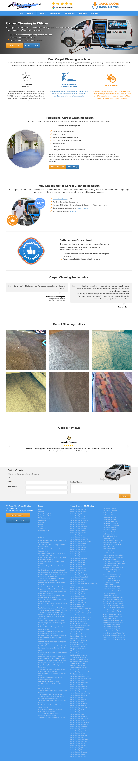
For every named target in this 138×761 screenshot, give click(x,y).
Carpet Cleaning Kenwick (77, 743)
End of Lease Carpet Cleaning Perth (113, 561)
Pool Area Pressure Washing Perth (113, 603)
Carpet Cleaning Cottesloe (78, 533)
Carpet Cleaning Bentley (77, 516)
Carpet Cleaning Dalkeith (77, 697)
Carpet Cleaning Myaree (77, 680)
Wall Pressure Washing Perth (111, 589)
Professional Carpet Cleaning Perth (80, 609)
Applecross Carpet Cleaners (78, 668)
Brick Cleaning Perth (109, 578)
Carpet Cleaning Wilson (77, 750)
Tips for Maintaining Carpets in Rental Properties (52, 608)
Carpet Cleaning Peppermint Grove (80, 693)
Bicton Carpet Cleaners (77, 642)
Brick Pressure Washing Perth (111, 582)
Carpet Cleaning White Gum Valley (80, 678)
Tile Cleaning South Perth (110, 534)
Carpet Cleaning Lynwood (78, 731)
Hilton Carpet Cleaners (77, 638)
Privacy (40, 526)
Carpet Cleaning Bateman (78, 556)
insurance (73, 211)
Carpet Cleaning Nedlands (78, 531)
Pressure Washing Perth (110, 572)
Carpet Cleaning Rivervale (78, 579)
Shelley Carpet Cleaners (77, 663)
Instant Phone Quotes (60, 199)
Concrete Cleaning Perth (110, 595)
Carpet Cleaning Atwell (77, 710)
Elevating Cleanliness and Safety (48, 699)
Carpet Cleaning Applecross (78, 535)
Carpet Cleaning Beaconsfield (79, 682)
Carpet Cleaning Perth (45, 514)
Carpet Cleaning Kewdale (78, 581)
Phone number (12, 487)
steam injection (83, 208)
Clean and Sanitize (108, 551)
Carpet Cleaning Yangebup (78, 699)
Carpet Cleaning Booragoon (78, 518)
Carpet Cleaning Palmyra (77, 600)
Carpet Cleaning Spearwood (78, 526)
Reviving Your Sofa (44, 688)
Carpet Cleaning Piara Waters (79, 718)
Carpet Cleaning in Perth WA (78, 623)
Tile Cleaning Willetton (109, 515)
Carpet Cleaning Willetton (78, 524)
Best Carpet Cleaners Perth (78, 670)
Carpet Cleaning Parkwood (78, 733)
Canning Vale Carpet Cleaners (79, 659)
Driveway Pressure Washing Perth (113, 622)
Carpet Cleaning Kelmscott (78, 746)
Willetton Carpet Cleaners (78, 657)
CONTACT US (17, 520)
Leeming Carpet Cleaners (78, 636)
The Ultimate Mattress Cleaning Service (50, 694)
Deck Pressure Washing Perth (111, 629)
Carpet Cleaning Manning (78, 602)
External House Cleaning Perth (112, 576)
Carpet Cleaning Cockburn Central (80, 541)
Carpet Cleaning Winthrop (78, 514)
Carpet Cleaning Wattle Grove (79, 748)
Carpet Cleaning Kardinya (78, 528)
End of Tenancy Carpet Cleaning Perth (114, 563)
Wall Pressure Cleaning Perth (111, 586)
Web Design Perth (43, 531)
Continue (124, 496)
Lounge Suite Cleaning (109, 559)
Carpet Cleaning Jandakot (78, 552)
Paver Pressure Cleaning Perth (112, 591)
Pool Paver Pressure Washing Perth (113, 606)
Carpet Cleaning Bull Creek (78, 522)
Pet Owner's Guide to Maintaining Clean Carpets (52, 635)
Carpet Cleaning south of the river (80, 672)
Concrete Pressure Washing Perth (113, 599)
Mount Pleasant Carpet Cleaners (80, 625)
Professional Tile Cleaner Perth (112, 544)
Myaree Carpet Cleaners (77, 646)
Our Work (41, 13)
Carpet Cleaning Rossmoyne (78, 691)
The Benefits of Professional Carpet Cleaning (51, 717)
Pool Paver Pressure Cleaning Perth (113, 608)
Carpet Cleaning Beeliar (77, 701)
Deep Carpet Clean (108, 546)
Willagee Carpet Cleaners (78, 649)
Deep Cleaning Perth (109, 549)
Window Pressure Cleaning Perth (112, 614)
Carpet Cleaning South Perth (78, 575)
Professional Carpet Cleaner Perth (113, 540)
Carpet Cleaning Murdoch (78, 547)
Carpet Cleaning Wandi (77, 714)
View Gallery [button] (72, 166)
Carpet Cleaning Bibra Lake (78, 558)
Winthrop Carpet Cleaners (78, 651)
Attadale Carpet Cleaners (77, 632)
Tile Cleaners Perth (108, 538)
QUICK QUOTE (17, 515)
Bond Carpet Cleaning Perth (111, 565)
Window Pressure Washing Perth (112, 616)
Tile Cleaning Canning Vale (111, 525)
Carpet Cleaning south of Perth (79, 676)
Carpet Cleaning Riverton (77, 549)
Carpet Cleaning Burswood (78, 569)
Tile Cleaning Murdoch (109, 528)
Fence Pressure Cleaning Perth (112, 610)
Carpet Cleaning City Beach (78, 573)
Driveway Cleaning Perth (110, 618)
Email (9, 492)
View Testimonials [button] (57, 166)
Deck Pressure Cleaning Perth (112, 631)
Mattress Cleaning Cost (110, 536)
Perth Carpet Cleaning (77, 604)
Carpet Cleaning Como (77, 566)
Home (21, 13)
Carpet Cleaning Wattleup (78, 705)
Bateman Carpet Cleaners (78, 653)
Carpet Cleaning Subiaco (77, 545)
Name (10, 482)
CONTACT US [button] (31, 45)
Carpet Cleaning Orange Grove (79, 739)
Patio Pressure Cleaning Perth (112, 625)
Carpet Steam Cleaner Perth (78, 621)
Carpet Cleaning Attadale (77, 594)
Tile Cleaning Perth (44, 518)
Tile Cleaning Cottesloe (109, 519)
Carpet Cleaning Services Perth (79, 611)
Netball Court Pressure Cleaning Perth (114, 637)
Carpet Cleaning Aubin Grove (79, 756)
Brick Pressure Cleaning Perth (111, 580)
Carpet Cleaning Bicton (77, 596)
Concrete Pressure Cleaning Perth (113, 597)
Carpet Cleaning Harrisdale (78, 720)
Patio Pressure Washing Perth (111, 627)
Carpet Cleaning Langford (78, 729)
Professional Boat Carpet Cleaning (48, 682)
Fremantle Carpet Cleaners (78, 640)
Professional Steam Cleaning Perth (113, 557)
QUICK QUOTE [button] (14, 45)
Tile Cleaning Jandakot (109, 530)
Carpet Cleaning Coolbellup (78, 687)
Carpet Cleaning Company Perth (80, 615)
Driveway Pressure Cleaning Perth (113, 620)
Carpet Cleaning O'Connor (78, 571)
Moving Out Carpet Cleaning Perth (113, 568)
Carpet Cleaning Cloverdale (78, 752)
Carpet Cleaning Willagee (78, 560)
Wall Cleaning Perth (108, 584)
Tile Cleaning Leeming (109, 509)
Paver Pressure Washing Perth (112, 593)
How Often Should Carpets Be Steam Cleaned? (52, 646)
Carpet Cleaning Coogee (77, 562)
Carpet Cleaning (55, 13)
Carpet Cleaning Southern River (79, 722)
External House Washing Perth (112, 574)
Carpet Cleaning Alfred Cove (78, 598)
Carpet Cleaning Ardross (77, 554)
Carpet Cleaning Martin (77, 737)
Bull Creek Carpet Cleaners (78, 655)
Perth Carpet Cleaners (77, 606)
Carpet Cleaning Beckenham (78, 735)
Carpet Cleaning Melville (77, 592)
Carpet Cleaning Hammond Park (80, 708)
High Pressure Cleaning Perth (111, 570)
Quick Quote (83, 13)
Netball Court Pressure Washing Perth (114, 639)
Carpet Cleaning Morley (77, 587)
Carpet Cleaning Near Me (110, 553)
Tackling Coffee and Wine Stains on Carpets (51, 620)
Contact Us (94, 13)
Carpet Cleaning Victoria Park (79, 577)
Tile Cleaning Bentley (109, 513)
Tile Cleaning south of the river (79, 674)
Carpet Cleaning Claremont (78, 695)
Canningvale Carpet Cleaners (79, 661)
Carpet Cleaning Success (77, 564)
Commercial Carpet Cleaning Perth (80, 613)
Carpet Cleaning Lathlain (77, 754)
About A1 (30, 13)
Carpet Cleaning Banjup (77, 712)
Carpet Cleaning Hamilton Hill (79, 520)
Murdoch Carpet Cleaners (78, 634)
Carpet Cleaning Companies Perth (80, 617)
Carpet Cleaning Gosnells (78, 543)
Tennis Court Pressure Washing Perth (114, 633)
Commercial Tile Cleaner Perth (112, 542)
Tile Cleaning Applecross (110, 521)
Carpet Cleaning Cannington (78, 537)
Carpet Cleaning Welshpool (78, 583)
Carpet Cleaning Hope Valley (78, 716)
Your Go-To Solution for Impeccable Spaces (51, 696)
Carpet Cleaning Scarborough (79, 590)
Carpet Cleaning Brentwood (78, 689)
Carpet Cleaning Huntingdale (79, 725)
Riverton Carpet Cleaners (78, 665)
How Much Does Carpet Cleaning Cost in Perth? (52, 572)
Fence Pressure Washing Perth (112, 612)
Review (40, 524)
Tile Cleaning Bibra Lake (110, 532)
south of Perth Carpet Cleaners (79, 630)
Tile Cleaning (69, 13)
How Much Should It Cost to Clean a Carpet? (51, 570)
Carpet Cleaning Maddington (78, 727)
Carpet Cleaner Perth (44, 516)
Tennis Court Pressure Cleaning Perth (114, 635)
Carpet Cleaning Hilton (77, 684)
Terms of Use (42, 528)
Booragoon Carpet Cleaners (78, 644)
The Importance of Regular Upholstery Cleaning (52, 610)
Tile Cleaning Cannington (110, 523)
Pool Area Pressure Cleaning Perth (113, 601)
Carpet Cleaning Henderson (78, 703)
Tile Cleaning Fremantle (110, 511)
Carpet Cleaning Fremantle (78, 512)
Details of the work (76, 482)
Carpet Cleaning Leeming (78, 509)
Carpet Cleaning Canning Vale (79, 539)
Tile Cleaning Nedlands (109, 517)
